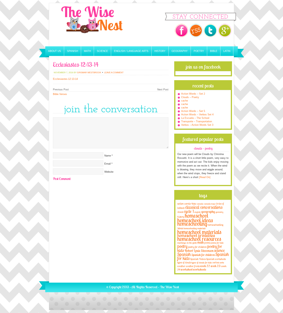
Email (107, 163)
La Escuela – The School (195, 118)
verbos (215, 262)
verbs (222, 262)
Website (108, 171)
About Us (54, 51)
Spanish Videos (198, 259)
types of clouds (184, 262)
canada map (209, 203)
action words (184, 203)
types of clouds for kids (201, 262)
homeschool (196, 215)
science (219, 250)
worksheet (187, 269)
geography (208, 211)
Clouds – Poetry (190, 97)
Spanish (72, 51)
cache (184, 100)
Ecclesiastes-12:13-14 (65, 78)
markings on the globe (187, 242)
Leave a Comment (114, 72)
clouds (180, 211)
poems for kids (217, 242)
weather (181, 266)
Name (107, 155)
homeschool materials (199, 231)
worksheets (199, 269)
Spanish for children (203, 255)
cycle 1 (189, 211)
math (200, 242)
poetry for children (197, 247)
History (160, 51)
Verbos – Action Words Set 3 (197, 124)
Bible (213, 51)
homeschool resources (199, 238)
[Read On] (204, 177)
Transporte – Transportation (196, 121)
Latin (226, 51)
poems (207, 242)
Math (87, 51)
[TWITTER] (210, 30)
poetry (182, 246)
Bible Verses (60, 94)
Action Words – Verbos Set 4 (197, 114)
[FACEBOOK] (181, 30)
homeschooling (192, 223)
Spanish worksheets (216, 259)
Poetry (199, 51)
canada (200, 203)
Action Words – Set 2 (193, 93)
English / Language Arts (131, 51)
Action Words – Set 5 (193, 111)
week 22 (205, 266)
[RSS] (196, 30)
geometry (219, 212)
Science (102, 51)
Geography (180, 51)
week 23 (215, 266)
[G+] (225, 30)
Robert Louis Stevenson (199, 250)
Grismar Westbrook (89, 72)
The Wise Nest (97, 24)
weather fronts (193, 266)
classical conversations (204, 207)
